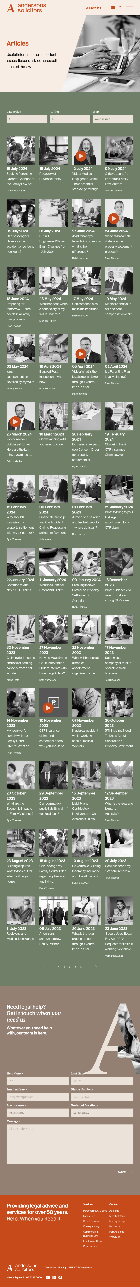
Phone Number (82, 1089)
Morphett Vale (117, 1216)
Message (13, 1121)
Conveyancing (91, 1226)
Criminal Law (90, 1246)
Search (97, 111)
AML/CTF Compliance (80, 1267)
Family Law (89, 1216)
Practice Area (16, 1105)
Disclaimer (50, 1267)
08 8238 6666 (93, 7)
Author (54, 111)
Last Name (79, 1073)
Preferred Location (84, 1105)
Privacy (62, 1267)
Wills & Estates (91, 1221)
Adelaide (114, 1210)
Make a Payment (15, 1277)
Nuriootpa (114, 1226)
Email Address (17, 1089)
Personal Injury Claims (95, 1210)
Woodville (114, 1236)
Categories (14, 111)
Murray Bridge (117, 1221)
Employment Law (92, 1241)
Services (88, 1204)
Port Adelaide (116, 1231)
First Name (15, 1073)
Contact (113, 1204)
